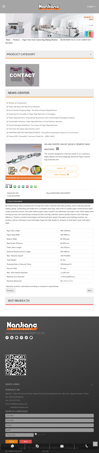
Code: (9, 196)
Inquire (60, 168)
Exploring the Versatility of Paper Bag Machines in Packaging (32, 114)
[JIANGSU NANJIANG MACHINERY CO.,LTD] (22, 324)
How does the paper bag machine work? (24, 129)
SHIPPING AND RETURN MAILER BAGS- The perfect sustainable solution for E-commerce (43, 133)
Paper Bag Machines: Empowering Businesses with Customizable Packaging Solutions (42, 118)
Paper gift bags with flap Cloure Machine (24, 107)
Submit (11, 441)
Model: (9, 193)
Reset (25, 441)
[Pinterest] (21, 337)
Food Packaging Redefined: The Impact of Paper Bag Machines (33, 125)
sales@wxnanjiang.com (19, 407)
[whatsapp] (31, 337)
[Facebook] (7, 337)
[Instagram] (16, 337)
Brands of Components (18, 103)
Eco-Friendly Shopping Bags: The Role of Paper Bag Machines (33, 110)
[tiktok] (26, 337)
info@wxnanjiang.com (19, 404)
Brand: (49, 193)
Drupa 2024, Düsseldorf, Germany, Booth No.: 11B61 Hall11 (32, 136)
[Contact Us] (22, 75)
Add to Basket (60, 175)
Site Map (45, 451)
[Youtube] (11, 337)
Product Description (14, 201)
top (95, 444)
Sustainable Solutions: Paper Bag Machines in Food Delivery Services (35, 121)
